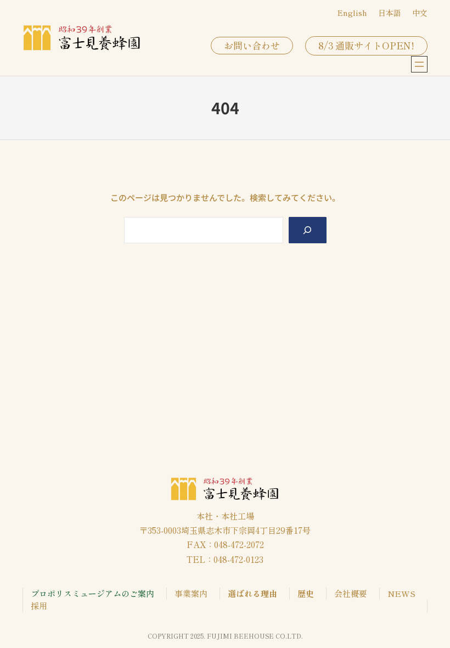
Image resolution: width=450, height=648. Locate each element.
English (352, 12)
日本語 (389, 12)
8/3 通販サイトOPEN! (366, 45)
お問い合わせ (252, 45)
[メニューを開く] (419, 64)
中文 (420, 12)
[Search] (307, 230)
